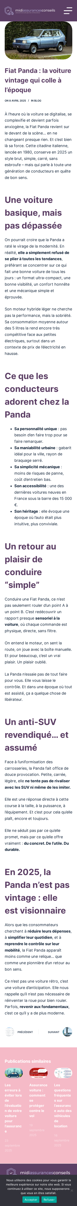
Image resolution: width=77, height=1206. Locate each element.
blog (37, 100)
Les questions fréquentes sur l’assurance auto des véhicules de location (63, 1105)
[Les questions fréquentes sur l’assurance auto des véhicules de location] (63, 1073)
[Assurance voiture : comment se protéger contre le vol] (38, 1073)
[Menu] (68, 10)
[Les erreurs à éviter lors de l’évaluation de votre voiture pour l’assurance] (14, 1073)
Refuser (49, 1199)
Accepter (31, 1199)
